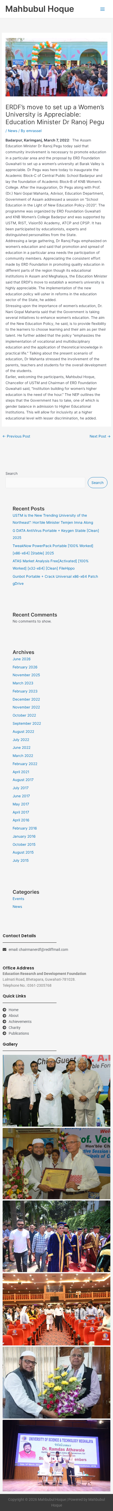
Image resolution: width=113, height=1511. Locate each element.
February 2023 (25, 691)
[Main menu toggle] (102, 9)
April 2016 (21, 820)
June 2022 (21, 747)
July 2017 (21, 788)
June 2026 (22, 659)
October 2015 (24, 844)
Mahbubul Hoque (39, 9)
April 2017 (21, 812)
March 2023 (23, 683)
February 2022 (25, 764)
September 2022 (27, 723)
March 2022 (23, 756)
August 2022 (23, 731)
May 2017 (21, 804)
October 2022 (24, 715)
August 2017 (23, 780)
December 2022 (26, 699)
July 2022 (21, 740)
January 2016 (24, 836)
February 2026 (25, 667)
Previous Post (16, 436)
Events (18, 899)
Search (12, 473)
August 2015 (23, 852)
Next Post (100, 436)
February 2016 (25, 828)
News (12, 131)
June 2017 (21, 796)
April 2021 (21, 772)
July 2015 (21, 860)
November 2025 (26, 675)
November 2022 (26, 707)
